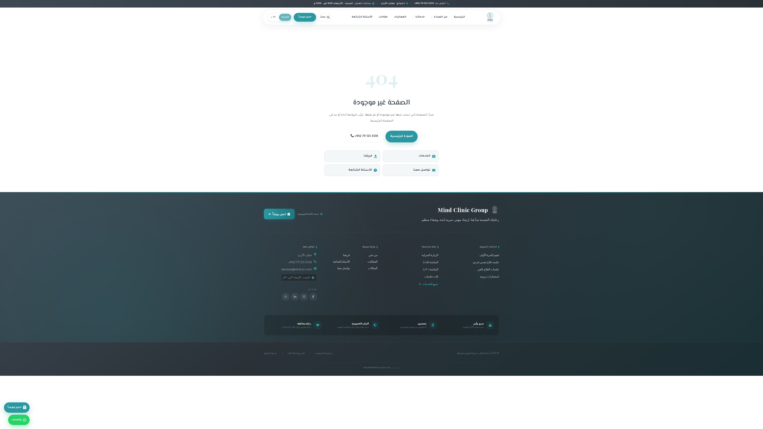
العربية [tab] (285, 17)
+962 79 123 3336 (366, 136)
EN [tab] (274, 17)
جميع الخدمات (430, 284)
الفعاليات (400, 17)
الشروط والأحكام (296, 353)
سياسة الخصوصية (323, 353)
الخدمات (424, 156)
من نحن (373, 255)
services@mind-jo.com (296, 269)
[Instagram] (304, 296)
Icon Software (376, 367)
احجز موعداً (304, 17)
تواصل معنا (421, 170)
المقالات (373, 268)
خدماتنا (420, 17)
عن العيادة (440, 17)
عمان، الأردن (305, 255)
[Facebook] (313, 296)
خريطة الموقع (270, 353)
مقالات (383, 17)
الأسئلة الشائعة (362, 17)
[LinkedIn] (294, 296)
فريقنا (368, 156)
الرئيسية (459, 17)
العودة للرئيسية (401, 136)
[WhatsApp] (285, 296)
